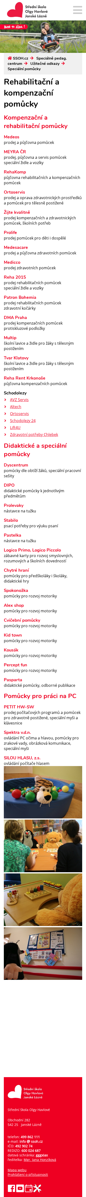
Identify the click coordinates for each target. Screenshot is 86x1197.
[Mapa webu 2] (77, 10)
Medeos (11, 137)
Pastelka (12, 535)
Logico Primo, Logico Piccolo (32, 550)
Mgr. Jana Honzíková (40, 1159)
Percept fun (15, 665)
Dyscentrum (16, 465)
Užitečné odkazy (44, 63)
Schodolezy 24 (23, 420)
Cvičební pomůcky (22, 620)
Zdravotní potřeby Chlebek (34, 434)
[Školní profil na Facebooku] (11, 1191)
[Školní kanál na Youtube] (20, 1191)
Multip (10, 338)
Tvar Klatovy (16, 358)
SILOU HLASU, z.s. (22, 758)
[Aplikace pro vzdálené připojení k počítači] (37, 1191)
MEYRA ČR (15, 152)
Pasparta (13, 680)
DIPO (9, 485)
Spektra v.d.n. (17, 732)
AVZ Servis (19, 399)
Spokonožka (16, 590)
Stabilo (11, 520)
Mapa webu (17, 1170)
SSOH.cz (20, 58)
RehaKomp (15, 172)
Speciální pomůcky (24, 69)
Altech (15, 406)
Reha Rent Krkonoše (24, 378)
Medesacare (16, 247)
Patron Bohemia (20, 297)
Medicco (12, 262)
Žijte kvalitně (17, 212)
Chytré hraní (16, 570)
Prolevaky (13, 505)
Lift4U (15, 427)
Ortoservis (14, 192)
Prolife (10, 232)
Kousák (11, 650)
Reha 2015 (15, 277)
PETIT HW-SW (19, 707)
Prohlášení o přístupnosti (28, 1174)
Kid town (13, 635)
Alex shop (14, 605)
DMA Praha (15, 317)
